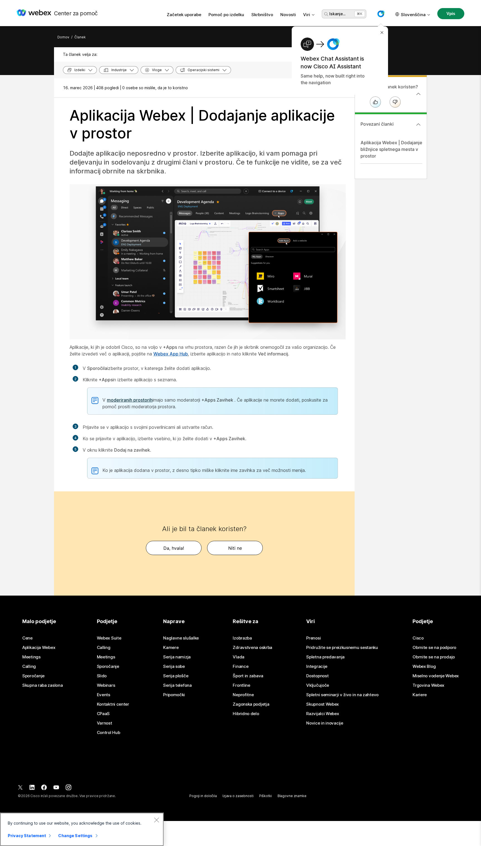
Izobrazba (242, 638)
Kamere (170, 648)
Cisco (418, 638)
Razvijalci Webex (322, 714)
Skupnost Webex (322, 704)
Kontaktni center (113, 704)
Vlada (238, 657)
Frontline (241, 685)
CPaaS (103, 714)
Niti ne (235, 548)
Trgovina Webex (428, 685)
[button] (381, 14)
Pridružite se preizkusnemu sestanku (342, 648)
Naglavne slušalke (181, 638)
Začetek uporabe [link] (184, 14)
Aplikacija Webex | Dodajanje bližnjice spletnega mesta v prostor (391, 149)
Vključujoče (317, 685)
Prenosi (313, 638)
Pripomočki (174, 695)
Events (103, 695)
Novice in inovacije (324, 723)
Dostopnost (317, 676)
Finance (240, 666)
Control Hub (108, 733)
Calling (29, 666)
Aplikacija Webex (38, 648)
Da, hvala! (173, 548)
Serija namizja (177, 657)
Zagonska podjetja (251, 704)
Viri (306, 14)
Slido (102, 676)
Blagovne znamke (292, 796)
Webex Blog (424, 666)
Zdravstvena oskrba (252, 648)
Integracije (316, 666)
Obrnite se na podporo (434, 648)
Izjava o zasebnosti (238, 796)
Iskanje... (337, 13)
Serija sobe (174, 666)
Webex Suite (109, 638)
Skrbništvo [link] (262, 14)
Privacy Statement (27, 835)
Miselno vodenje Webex (436, 676)
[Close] (156, 820)
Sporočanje (33, 676)
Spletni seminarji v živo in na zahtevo (342, 695)
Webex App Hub (170, 354)
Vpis (450, 13)
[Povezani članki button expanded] (418, 124)
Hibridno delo (246, 714)
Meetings (31, 657)
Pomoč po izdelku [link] (226, 14)
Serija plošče (175, 676)
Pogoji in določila (203, 796)
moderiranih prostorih (130, 400)
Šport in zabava (248, 676)
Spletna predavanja (325, 657)
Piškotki (265, 796)
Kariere (420, 695)
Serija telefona (177, 685)
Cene (27, 638)
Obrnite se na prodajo (434, 657)
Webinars (106, 685)
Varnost (104, 723)
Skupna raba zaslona (42, 685)
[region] (82, 829)
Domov (63, 37)
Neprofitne (243, 695)
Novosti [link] (288, 14)
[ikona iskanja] (326, 14)
